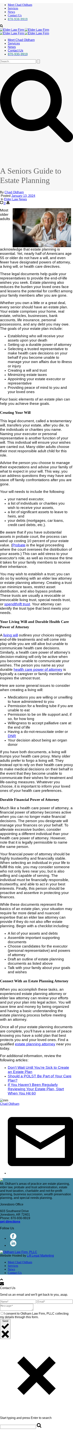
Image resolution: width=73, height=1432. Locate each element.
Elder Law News (15, 199)
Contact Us (15, 15)
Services (13, 8)
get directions (10, 1221)
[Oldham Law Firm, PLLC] (24, 31)
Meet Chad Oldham (20, 4)
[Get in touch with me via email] (40, 1173)
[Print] (8, 203)
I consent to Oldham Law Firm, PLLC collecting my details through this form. (34, 1315)
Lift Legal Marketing (40, 1255)
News (11, 11)
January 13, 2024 (23, 195)
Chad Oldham (14, 192)
